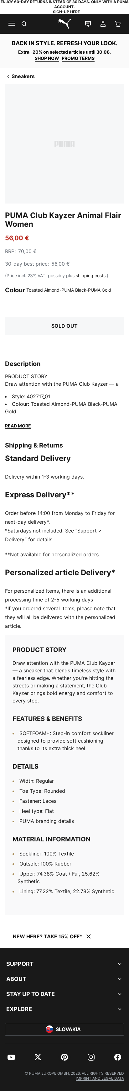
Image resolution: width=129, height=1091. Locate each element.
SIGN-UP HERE (66, 11)
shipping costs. (91, 275)
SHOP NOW (47, 58)
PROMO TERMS (78, 58)
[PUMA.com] (64, 24)
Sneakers (23, 76)
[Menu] (11, 24)
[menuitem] (11, 1057)
